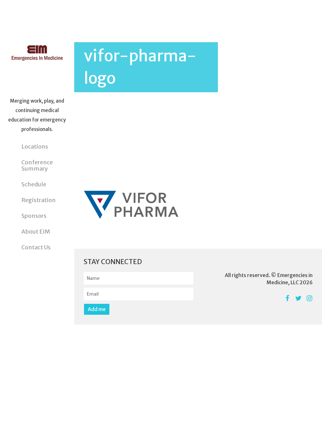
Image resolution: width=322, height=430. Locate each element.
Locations (34, 146)
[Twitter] (298, 298)
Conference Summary (37, 165)
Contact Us (36, 247)
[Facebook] (287, 298)
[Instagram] (309, 298)
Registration (38, 200)
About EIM (35, 231)
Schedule (33, 184)
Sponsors (34, 215)
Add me (97, 309)
